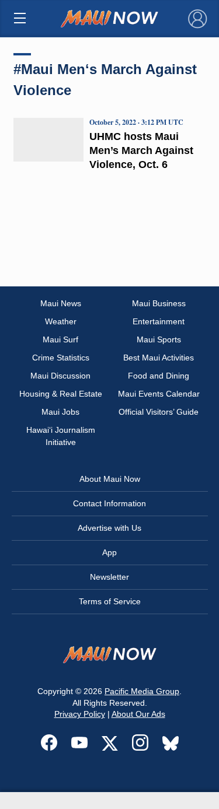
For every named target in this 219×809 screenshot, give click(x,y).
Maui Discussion (60, 375)
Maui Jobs (60, 411)
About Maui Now (109, 479)
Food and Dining (158, 375)
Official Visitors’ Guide (159, 411)
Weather (61, 321)
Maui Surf (60, 339)
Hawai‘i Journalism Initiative (60, 436)
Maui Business (159, 303)
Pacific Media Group (142, 691)
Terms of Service (110, 601)
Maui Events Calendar (159, 393)
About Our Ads (138, 714)
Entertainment (159, 321)
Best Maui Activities (158, 357)
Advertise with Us (109, 528)
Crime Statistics (60, 357)
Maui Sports (159, 339)
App (109, 552)
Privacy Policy (79, 714)
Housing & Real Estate (60, 393)
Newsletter (109, 577)
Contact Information (109, 503)
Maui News (60, 303)
